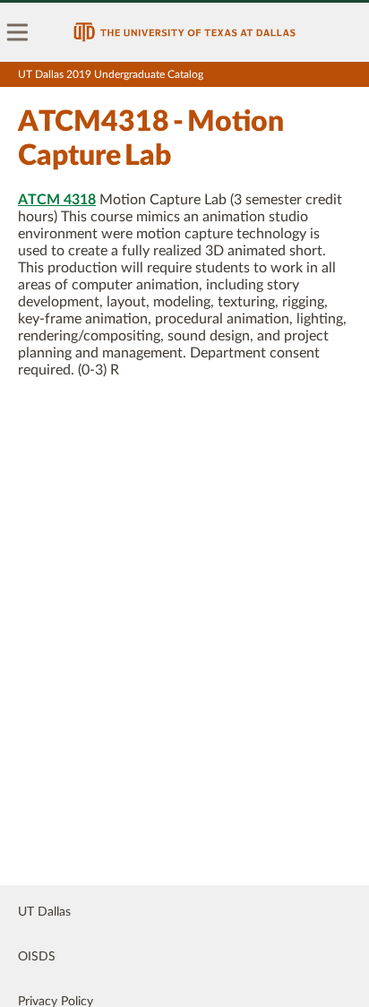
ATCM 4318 (57, 200)
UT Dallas (44, 912)
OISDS (37, 957)
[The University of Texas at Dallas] (184, 32)
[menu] (18, 32)
